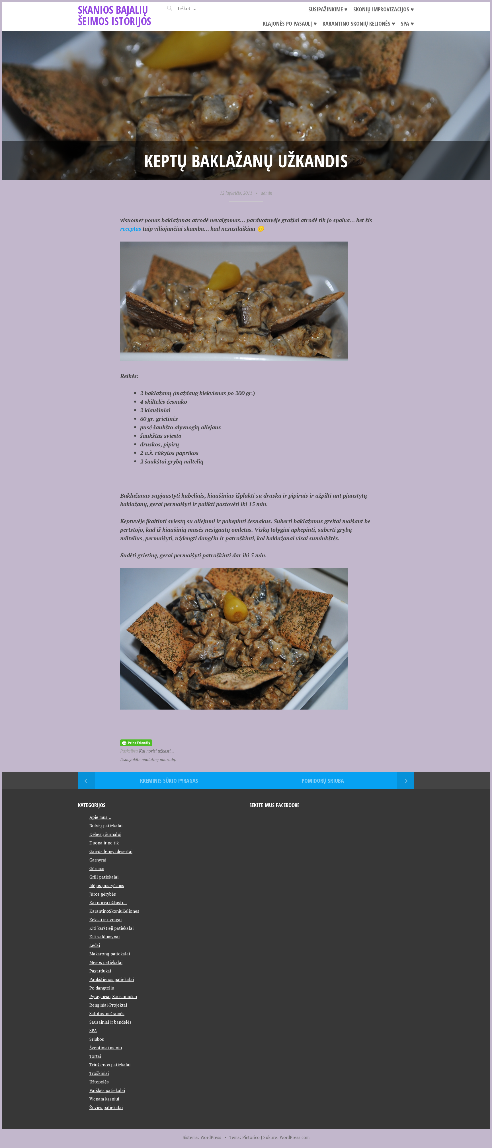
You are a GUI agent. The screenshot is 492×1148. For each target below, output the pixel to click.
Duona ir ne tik (104, 843)
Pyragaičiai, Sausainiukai (113, 996)
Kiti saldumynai (104, 936)
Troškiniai (99, 1073)
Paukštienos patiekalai (111, 979)
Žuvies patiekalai (106, 1107)
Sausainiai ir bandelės (110, 1022)
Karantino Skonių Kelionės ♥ (359, 23)
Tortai (95, 1056)
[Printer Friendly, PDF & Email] (136, 742)
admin (266, 193)
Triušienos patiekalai (109, 1064)
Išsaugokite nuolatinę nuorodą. (148, 759)
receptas (130, 228)
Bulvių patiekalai (105, 825)
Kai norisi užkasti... (156, 751)
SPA (93, 1030)
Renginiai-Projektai (108, 1005)
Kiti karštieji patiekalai (111, 928)
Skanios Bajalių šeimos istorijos (114, 15)
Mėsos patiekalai (105, 962)
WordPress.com (294, 1137)
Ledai (94, 945)
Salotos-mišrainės (106, 1013)
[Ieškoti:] (201, 8)
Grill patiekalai (103, 877)
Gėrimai (96, 868)
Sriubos (96, 1039)
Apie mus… (100, 817)
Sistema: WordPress (202, 1137)
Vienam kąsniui (104, 1099)
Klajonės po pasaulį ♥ (290, 23)
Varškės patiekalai (107, 1090)
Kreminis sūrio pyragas (169, 780)
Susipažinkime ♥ (328, 9)
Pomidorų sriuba (323, 780)
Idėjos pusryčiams (106, 885)
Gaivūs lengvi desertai (110, 851)
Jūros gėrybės (102, 894)
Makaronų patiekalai (109, 954)
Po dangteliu (101, 988)
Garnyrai (97, 860)
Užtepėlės (99, 1082)
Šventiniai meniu (105, 1047)
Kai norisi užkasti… (108, 902)
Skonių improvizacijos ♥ (383, 9)
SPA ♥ (407, 23)
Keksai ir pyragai (105, 919)
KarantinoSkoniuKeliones (114, 911)
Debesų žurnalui (105, 834)
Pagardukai (100, 971)
